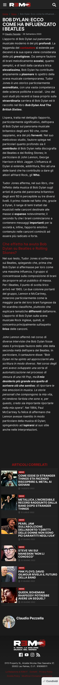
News (14, 14)
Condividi (52, 681)
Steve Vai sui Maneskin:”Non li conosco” (31, 553)
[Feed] (38, 654)
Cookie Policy (13, 676)
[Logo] (20, 4)
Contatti (33, 672)
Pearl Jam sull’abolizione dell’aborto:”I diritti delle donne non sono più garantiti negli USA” (36, 529)
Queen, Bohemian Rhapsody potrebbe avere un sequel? (33, 595)
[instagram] (32, 654)
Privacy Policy (45, 672)
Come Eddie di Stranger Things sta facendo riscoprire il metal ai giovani (36, 480)
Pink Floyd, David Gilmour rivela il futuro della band (37, 574)
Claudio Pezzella (12, 34)
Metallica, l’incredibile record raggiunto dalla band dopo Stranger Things (37, 504)
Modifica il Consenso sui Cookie (37, 676)
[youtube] (26, 654)
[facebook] (21, 654)
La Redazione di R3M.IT (17, 672)
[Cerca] (54, 5)
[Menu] (4, 4)
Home (5, 14)
